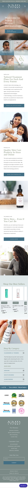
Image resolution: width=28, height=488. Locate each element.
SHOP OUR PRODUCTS (14, 174)
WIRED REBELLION (14, 480)
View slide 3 (18, 38)
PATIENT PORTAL (14, 430)
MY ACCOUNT (14, 444)
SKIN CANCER (21, 52)
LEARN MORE (14, 239)
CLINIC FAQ (14, 436)
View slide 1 (9, 38)
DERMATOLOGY (7, 52)
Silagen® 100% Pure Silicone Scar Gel (6, 307)
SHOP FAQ (14, 448)
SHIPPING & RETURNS (14, 446)
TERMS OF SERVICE (14, 473)
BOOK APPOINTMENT (14, 432)
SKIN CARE (21, 67)
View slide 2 (14, 38)
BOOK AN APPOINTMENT (11, 31)
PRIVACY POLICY (14, 471)
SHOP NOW (7, 366)
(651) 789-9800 (14, 478)
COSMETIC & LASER (7, 66)
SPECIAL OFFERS (14, 450)
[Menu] (3, 6)
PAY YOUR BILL (14, 434)
